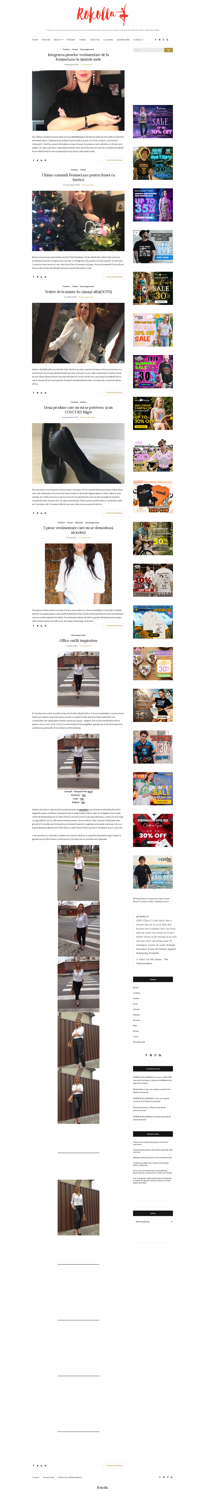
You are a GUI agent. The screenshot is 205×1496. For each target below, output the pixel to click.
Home (75, 49)
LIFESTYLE (95, 39)
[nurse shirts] (153, 663)
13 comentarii (84, 537)
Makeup (136, 1015)
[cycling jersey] (153, 538)
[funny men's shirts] (153, 246)
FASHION (46, 39)
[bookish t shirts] (153, 413)
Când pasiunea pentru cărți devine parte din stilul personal (153, 1151)
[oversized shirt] (153, 288)
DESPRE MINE (123, 39)
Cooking (136, 993)
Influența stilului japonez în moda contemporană (152, 1157)
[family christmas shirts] (153, 497)
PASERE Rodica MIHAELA (143, 1077)
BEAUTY (58, 39)
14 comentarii (85, 646)
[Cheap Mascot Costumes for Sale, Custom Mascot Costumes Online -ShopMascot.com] (153, 900)
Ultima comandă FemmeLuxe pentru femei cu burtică (78, 177)
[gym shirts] (153, 705)
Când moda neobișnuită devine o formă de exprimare (150, 1143)
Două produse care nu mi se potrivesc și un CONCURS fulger (78, 409)
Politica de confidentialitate (70, 1477)
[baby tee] (153, 455)
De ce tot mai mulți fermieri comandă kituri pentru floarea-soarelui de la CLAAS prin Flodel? (152, 1171)
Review (136, 1031)
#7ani (150, 949)
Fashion (66, 49)
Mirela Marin (138, 1089)
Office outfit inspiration (78, 640)
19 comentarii (88, 185)
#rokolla (154, 953)
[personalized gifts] (153, 830)
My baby (136, 1020)
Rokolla (102, 1487)
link (84, 795)
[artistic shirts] (153, 205)
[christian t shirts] (153, 872)
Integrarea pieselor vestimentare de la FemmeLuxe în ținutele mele (78, 57)
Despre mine (48, 1477)
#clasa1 (170, 945)
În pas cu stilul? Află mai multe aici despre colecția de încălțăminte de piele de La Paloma (152, 1080)
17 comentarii (86, 64)
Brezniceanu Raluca (141, 1107)
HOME (35, 39)
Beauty (136, 987)
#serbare (141, 949)
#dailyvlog (142, 953)
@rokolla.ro (142, 916)
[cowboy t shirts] (153, 580)
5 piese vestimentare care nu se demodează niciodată (78, 530)
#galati (171, 949)
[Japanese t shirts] (153, 788)
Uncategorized (87, 49)
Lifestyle (79, 522)
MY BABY (71, 39)
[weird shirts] (153, 371)
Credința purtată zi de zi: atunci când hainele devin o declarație (151, 1164)
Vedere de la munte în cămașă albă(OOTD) (78, 291)
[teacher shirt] (153, 330)
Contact (35, 1477)
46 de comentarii (87, 417)
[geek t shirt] (153, 163)
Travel (135, 1036)
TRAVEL (82, 39)
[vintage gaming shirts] (153, 747)
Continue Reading (114, 160)
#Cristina (161, 949)
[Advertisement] (154, 78)
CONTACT (138, 39)
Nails (135, 1025)
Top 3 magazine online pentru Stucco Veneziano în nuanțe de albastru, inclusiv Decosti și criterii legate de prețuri (152, 1180)
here (90, 791)
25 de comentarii (85, 297)
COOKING (108, 39)
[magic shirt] (153, 121)
